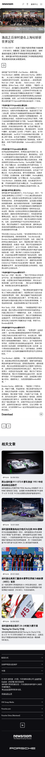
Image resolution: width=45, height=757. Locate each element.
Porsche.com (6, 708)
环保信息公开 (7, 694)
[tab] (22, 415)
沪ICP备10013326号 (16, 681)
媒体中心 (34, 4)
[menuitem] (22, 657)
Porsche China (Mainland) (10, 715)
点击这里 (6, 689)
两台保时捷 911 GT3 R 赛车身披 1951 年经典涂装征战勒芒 (22, 483)
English (4, 681)
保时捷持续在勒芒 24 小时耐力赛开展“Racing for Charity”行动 (20, 627)
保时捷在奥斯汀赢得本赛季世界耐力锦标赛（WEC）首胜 (22, 580)
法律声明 (37, 679)
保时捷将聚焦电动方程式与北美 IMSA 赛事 (22, 529)
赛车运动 (6, 477)
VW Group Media (7, 702)
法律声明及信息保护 (9, 664)
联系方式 (4, 657)
